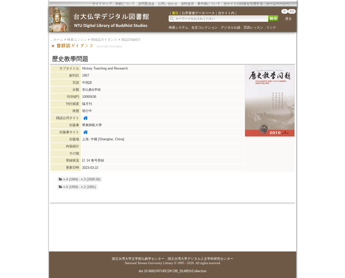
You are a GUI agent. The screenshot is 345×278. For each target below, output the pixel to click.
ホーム (58, 39)
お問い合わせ (168, 4)
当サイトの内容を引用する (243, 4)
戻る (288, 18)
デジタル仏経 (230, 27)
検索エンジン (77, 39)
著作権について (208, 4)
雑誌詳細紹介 (131, 39)
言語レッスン (253, 27)
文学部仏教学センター (148, 259)
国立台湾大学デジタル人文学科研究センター (200, 259)
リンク (271, 27)
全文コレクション (204, 27)
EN (292, 11)
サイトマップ (102, 4)
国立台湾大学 (122, 259)
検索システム (178, 27)
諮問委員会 (146, 4)
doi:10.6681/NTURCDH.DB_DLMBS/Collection (172, 271)
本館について (125, 4)
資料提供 (187, 4)
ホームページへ (277, 4)
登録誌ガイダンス (104, 39)
